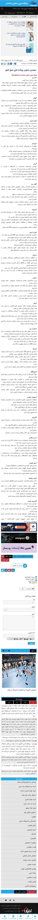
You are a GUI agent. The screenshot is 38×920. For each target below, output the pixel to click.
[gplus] (9, 570)
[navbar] (36, 9)
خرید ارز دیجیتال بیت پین (27, 786)
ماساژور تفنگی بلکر (30, 812)
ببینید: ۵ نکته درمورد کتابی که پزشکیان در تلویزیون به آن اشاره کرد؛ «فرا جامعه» (18, 766)
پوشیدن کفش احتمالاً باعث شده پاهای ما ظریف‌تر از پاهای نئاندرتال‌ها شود (16, 35)
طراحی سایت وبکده (29, 860)
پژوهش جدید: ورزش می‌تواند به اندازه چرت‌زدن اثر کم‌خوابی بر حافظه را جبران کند (16, 24)
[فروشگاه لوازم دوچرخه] (19, 538)
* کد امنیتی (31, 633)
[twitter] (2, 570)
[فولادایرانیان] (19, 527)
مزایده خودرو (32, 864)
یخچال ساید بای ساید (29, 795)
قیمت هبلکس (31, 847)
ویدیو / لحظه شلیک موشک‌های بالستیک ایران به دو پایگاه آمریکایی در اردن (18, 772)
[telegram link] (10, 900)
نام (34, 599)
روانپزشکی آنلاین (30, 886)
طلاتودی (33, 838)
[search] (2, 9)
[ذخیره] (9, 64)
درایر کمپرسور (31, 829)
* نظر (33, 614)
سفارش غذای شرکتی (29, 855)
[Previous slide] (9, 650)
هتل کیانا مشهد (31, 808)
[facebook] (6, 570)
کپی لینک (5, 560)
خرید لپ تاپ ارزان (30, 804)
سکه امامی (32, 873)
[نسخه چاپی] (2, 63)
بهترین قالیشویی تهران (28, 868)
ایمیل (33, 607)
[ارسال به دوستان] (5, 63)
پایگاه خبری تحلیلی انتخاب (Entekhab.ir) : (24, 75)
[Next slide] (3, 650)
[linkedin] (13, 570)
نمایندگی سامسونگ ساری (27, 821)
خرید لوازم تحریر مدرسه (28, 791)
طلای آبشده (32, 881)
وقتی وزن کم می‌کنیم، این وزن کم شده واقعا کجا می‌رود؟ (15, 45)
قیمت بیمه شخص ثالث (28, 851)
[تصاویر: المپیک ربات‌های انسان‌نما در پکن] (19, 671)
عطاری (34, 817)
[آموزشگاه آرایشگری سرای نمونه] (19, 548)
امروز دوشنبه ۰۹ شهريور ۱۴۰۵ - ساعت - (23, 9)
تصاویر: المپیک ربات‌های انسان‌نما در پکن (21, 690)
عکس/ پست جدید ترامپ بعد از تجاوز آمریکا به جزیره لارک (18, 737)
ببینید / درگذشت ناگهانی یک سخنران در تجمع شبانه (20, 741)
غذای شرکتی (32, 825)
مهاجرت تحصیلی (30, 842)
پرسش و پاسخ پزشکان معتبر (26, 782)
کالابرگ (33, 834)
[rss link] (13, 900)
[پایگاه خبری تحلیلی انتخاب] (33, 3)
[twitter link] (6, 900)
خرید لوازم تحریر (30, 799)
